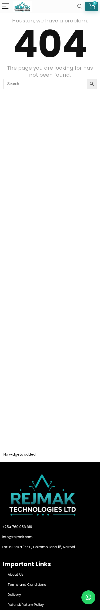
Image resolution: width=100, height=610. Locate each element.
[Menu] (5, 6)
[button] (88, 597)
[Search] (79, 6)
